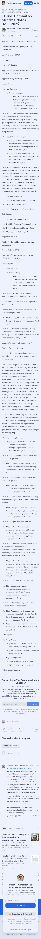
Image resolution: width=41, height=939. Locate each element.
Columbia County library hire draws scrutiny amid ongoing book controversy (15, 837)
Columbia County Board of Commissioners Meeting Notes (15, 11)
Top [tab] (4, 828)
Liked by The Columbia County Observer (20, 768)
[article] (20, 842)
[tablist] (11, 745)
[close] (34, 875)
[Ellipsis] (38, 765)
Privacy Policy (27, 923)
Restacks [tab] (16, 745)
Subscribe (28, 3)
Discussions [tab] (18, 828)
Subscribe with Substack (22, 914)
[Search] (37, 828)
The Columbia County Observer (18, 29)
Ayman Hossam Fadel (15, 765)
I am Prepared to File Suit (13, 856)
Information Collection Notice (24, 711)
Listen (36, 30)
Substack (9, 934)
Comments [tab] (7, 745)
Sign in (36, 3)
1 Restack (15, 722)
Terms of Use (31, 709)
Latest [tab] (10, 828)
